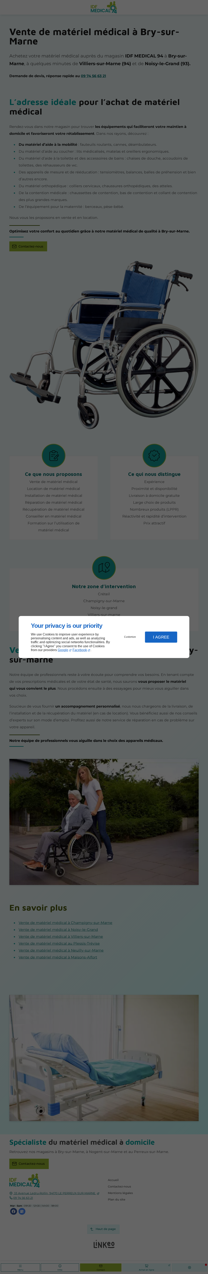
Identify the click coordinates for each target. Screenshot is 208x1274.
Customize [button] (130, 636)
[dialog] (104, 637)
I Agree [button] (161, 637)
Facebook (80, 650)
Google (63, 650)
